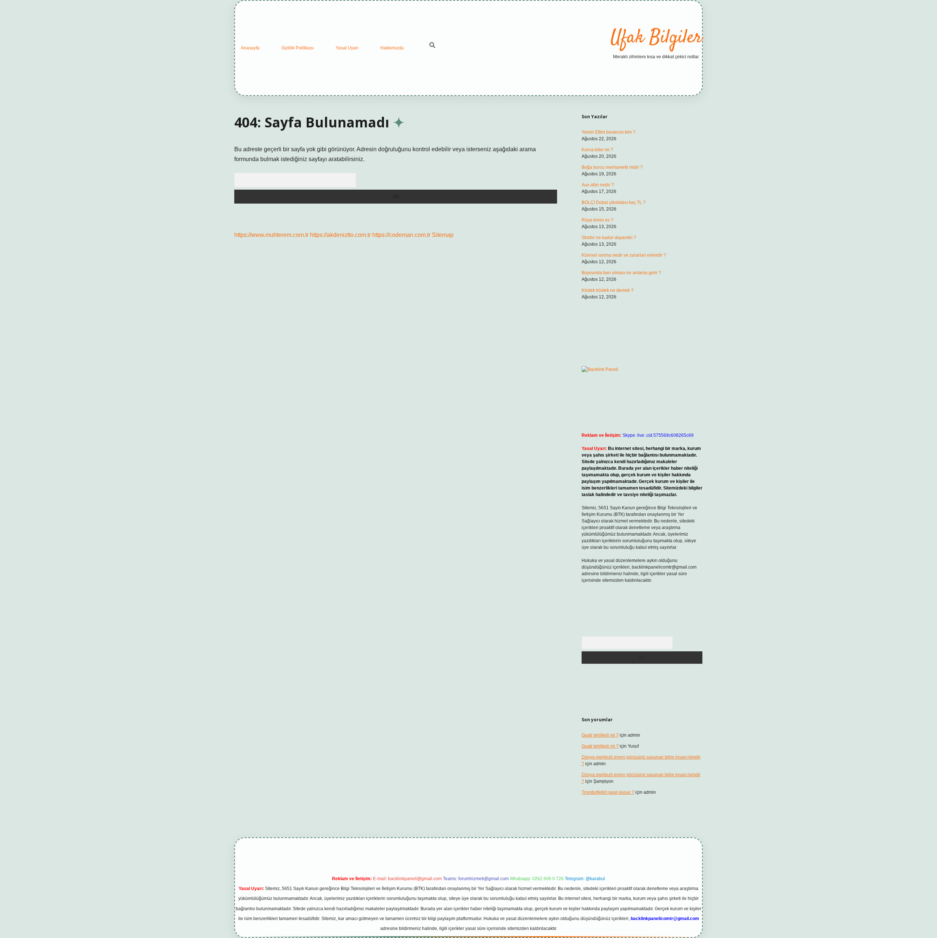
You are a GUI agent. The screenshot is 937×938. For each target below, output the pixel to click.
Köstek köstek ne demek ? (608, 290)
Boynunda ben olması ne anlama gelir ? (621, 272)
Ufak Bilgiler (656, 38)
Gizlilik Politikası (297, 48)
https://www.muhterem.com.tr (271, 235)
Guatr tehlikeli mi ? (600, 735)
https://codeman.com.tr (401, 235)
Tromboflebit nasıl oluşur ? (608, 792)
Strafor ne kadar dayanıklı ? (609, 237)
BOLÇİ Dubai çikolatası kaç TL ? (614, 202)
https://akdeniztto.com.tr (340, 235)
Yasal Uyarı (347, 48)
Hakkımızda (392, 48)
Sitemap (442, 235)
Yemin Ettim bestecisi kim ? (608, 132)
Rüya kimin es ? (597, 220)
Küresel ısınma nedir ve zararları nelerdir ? (624, 255)
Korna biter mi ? (597, 149)
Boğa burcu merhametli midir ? (612, 167)
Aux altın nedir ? (598, 184)
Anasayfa (250, 48)
